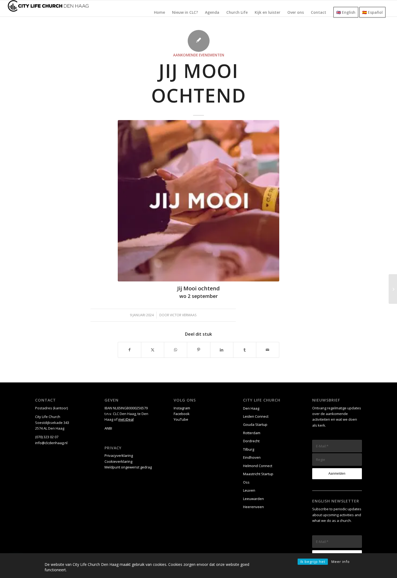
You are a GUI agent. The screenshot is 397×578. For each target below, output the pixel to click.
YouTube (181, 419)
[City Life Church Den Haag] (48, 8)
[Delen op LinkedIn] (221, 349)
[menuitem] (159, 12)
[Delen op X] (152, 349)
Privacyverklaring (119, 455)
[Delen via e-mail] (267, 349)
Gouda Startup (255, 424)
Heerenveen (253, 506)
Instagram (182, 408)
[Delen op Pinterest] (198, 349)
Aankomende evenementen (198, 55)
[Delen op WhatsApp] (175, 349)
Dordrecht (251, 440)
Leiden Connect (255, 416)
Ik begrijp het (312, 561)
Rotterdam (251, 432)
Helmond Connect (257, 465)
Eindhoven (252, 457)
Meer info (340, 561)
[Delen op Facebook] (129, 349)
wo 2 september (198, 296)
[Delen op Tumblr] (244, 349)
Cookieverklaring (118, 461)
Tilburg (248, 449)
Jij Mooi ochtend (198, 288)
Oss (246, 482)
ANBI (108, 428)
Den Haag (251, 408)
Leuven (249, 490)
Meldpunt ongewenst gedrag (128, 467)
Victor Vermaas (183, 315)
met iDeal (126, 419)
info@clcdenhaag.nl (51, 442)
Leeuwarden (253, 498)
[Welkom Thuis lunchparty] (393, 289)
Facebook (182, 413)
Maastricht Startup (258, 473)
